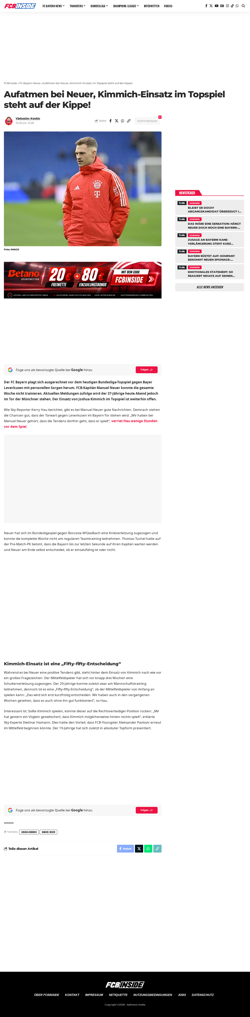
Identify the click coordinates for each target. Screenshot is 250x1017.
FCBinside (10, 83)
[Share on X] (116, 121)
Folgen (145, 369)
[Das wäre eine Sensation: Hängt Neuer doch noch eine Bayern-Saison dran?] (209, 223)
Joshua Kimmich (29, 832)
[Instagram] (227, 6)
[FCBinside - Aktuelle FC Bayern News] (20, 6)
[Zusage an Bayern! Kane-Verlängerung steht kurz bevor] (209, 239)
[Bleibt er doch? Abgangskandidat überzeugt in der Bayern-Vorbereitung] (209, 207)
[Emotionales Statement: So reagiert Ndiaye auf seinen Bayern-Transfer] (209, 271)
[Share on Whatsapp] (122, 121)
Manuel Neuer (48, 832)
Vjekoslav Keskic (28, 118)
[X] (211, 6)
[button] (243, 6)
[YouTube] (216, 6)
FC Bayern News (29, 83)
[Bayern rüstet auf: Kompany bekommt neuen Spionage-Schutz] (209, 255)
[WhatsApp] (237, 6)
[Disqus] (83, 911)
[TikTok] (232, 6)
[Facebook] (206, 6)
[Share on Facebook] (110, 121)
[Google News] (222, 6)
